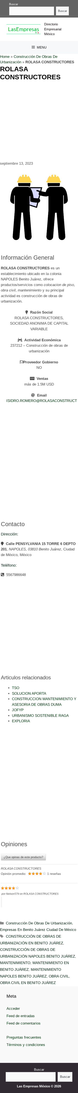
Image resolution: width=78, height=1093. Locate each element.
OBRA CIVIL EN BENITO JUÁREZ (28, 983)
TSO (15, 688)
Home (5, 57)
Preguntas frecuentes (23, 1037)
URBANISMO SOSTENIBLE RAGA (40, 716)
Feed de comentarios (23, 1023)
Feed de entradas (20, 1016)
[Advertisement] (39, 120)
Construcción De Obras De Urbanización (39, 923)
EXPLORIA (21, 721)
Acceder (13, 1009)
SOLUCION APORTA (29, 693)
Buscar (13, 4)
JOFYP (18, 710)
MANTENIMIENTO (15, 963)
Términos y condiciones (25, 1045)
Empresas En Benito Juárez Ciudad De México (38, 930)
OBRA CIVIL (59, 976)
